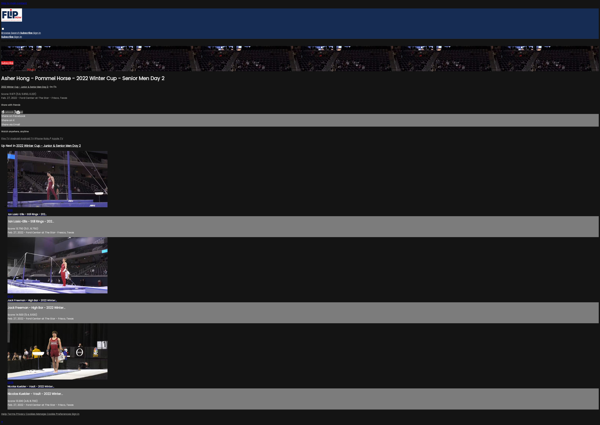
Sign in (37, 33)
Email (19, 112)
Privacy (21, 414)
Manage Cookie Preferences (54, 414)
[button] (3, 29)
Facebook (7, 112)
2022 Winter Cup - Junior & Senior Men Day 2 (25, 87)
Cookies (31, 414)
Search (15, 33)
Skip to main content (14, 3)
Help (4, 414)
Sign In (18, 37)
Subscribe (7, 63)
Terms (12, 414)
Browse (6, 33)
